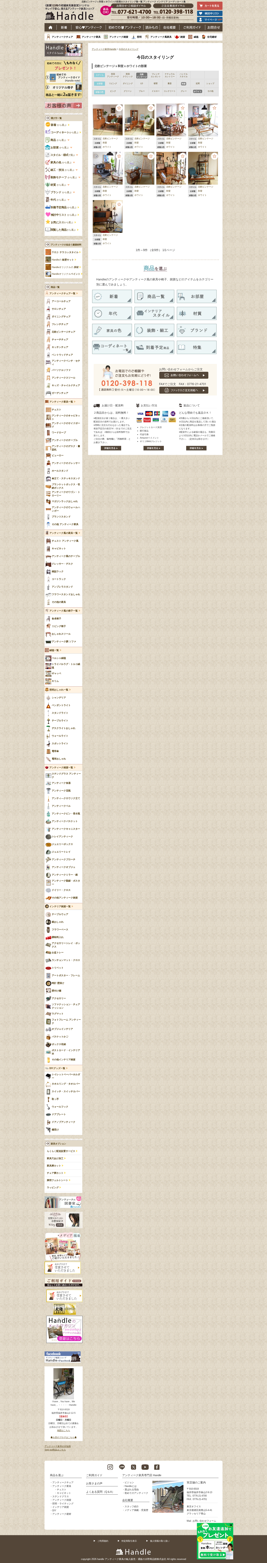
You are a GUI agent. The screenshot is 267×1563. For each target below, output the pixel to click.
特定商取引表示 (129, 1541)
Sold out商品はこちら (55, 1449)
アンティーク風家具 (161, 37)
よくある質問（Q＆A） (100, 1491)
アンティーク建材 (61, 1514)
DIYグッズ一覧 (57, 1068)
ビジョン (129, 1482)
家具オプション (58, 1143)
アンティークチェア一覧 (62, 293)
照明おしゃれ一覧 (58, 690)
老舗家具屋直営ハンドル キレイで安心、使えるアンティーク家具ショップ (71, 12)
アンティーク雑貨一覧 (61, 767)
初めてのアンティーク (136, 1493)
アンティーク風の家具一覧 (63, 533)
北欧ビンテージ (110, 138)
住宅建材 (212, 37)
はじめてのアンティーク (124, 27)
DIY (54, 1510)
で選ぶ (62, 154)
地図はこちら (63, 1430)
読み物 (151, 27)
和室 (105, 142)
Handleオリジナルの (65, 267)
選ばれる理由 (132, 1489)
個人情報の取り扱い (160, 1541)
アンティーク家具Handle (104, 49)
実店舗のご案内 (196, 1482)
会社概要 (169, 27)
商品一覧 (55, 287)
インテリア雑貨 (60, 1507)
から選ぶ (59, 124)
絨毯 (196, 37)
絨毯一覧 (54, 650)
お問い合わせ (214, 27)
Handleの (63, 260)
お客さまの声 (94, 1483)
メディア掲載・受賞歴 (136, 1510)
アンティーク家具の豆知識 (57, 1446)
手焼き (65, 252)
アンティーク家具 (91, 37)
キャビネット (64, 1493)
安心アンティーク (88, 27)
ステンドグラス (60, 1496)
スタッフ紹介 (132, 1506)
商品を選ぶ (57, 1475)
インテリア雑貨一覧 (60, 906)
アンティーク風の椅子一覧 (63, 611)
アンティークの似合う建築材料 (66, 244)
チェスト (61, 1489)
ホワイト (107, 147)
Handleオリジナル (66, 274)
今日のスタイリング (128, 49)
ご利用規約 (102, 1541)
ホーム (50, 27)
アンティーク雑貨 (118, 37)
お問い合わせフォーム (204, 1520)
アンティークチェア (62, 37)
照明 (139, 37)
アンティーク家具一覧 (61, 402)
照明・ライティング (63, 1503)
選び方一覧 (56, 118)
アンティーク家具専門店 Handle (141, 1475)
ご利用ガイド (192, 27)
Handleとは (131, 1486)
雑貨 (182, 37)
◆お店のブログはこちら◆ (63, 1437)
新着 (64, 27)
